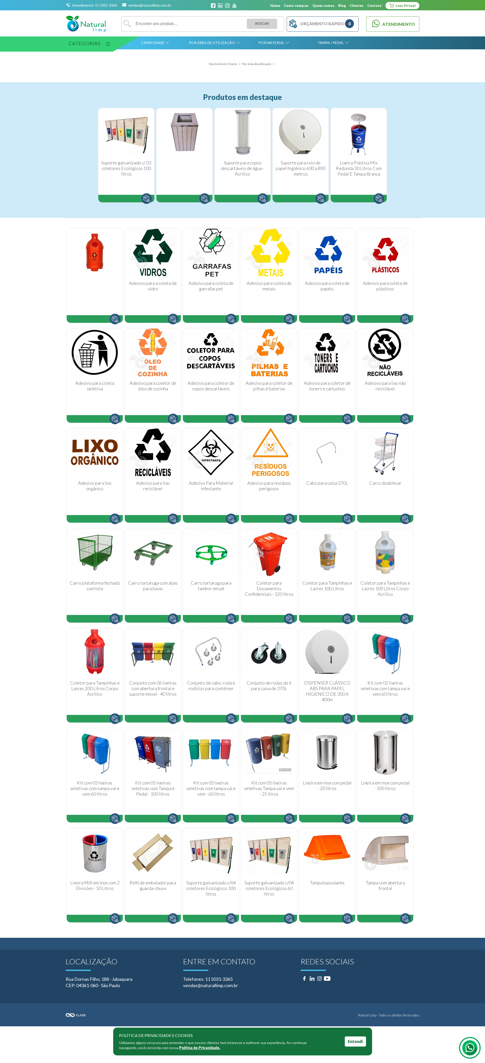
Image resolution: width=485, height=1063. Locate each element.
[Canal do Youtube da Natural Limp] (234, 5)
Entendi (355, 1041)
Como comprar (296, 6)
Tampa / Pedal (331, 42)
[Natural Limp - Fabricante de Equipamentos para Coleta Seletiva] (86, 24)
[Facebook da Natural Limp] (213, 5)
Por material (271, 42)
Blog (342, 6)
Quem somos (323, 6)
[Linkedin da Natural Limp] (220, 5)
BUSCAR (262, 24)
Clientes (356, 6)
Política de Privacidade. (199, 1048)
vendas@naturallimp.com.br (149, 5)
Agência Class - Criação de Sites (154, 1015)
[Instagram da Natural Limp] (227, 5)
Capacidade (152, 42)
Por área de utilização (212, 42)
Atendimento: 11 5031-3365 (95, 5)
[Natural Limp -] (184, 155)
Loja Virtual (405, 6)
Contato (374, 6)
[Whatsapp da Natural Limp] (469, 1047)
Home (275, 6)
